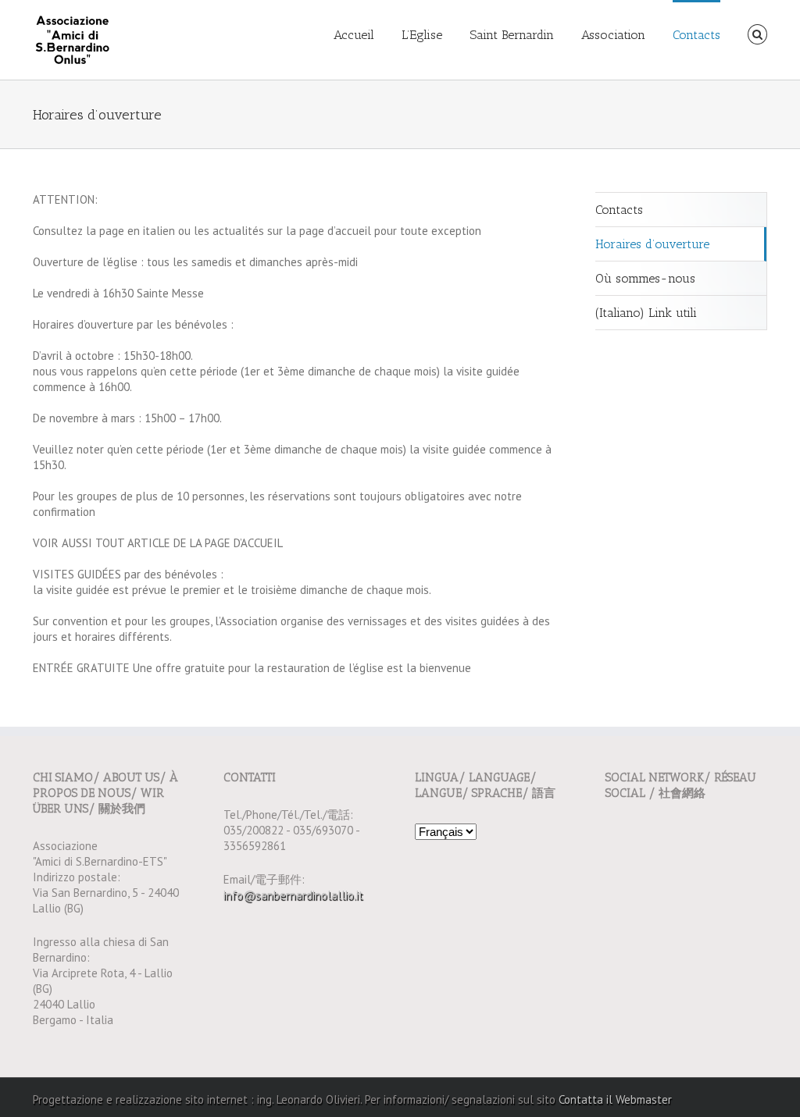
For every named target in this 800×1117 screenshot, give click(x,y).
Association (613, 34)
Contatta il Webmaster (615, 1099)
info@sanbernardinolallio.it (293, 895)
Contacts (696, 34)
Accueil (354, 34)
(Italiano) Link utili (646, 312)
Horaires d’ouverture (652, 244)
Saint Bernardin (512, 34)
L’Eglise (422, 34)
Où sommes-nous (645, 278)
